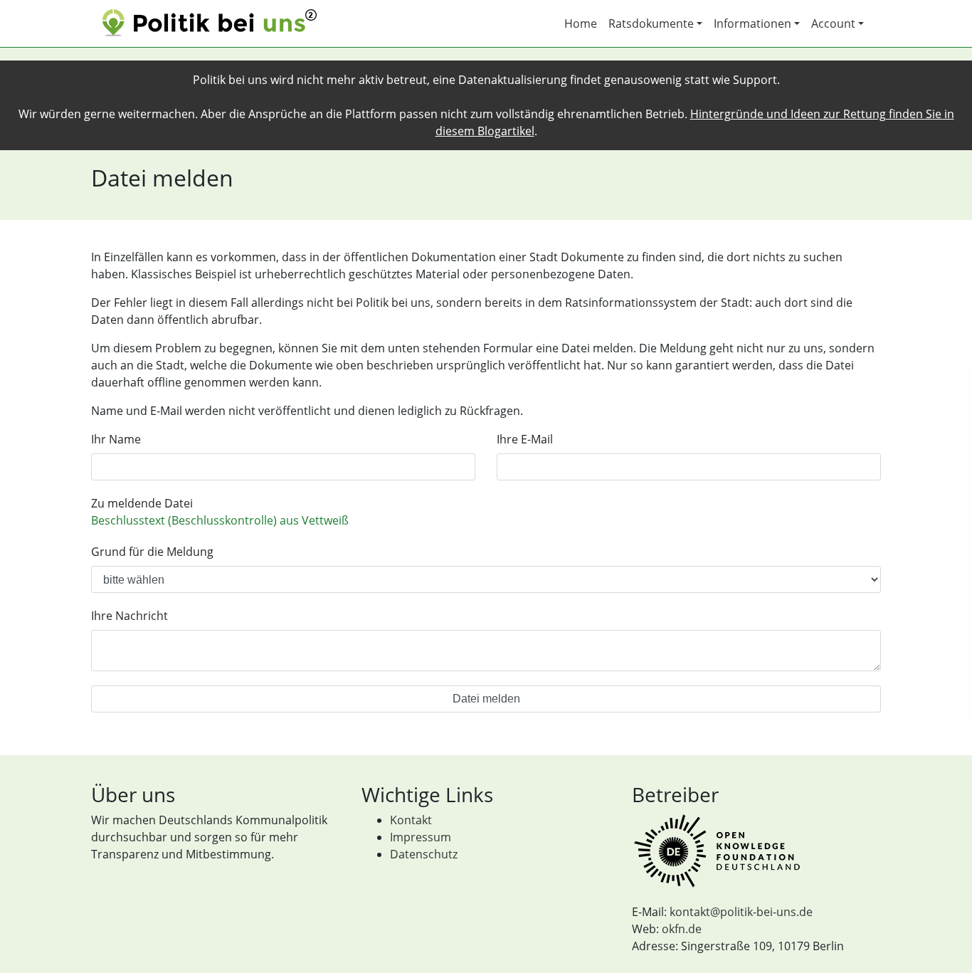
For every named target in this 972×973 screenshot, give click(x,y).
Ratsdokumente (651, 23)
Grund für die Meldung (152, 551)
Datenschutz (424, 854)
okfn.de (682, 929)
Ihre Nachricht (129, 616)
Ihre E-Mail (525, 439)
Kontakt (411, 820)
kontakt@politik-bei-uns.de (741, 912)
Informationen (752, 23)
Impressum (420, 837)
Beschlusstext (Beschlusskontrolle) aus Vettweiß (220, 520)
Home (580, 23)
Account (833, 23)
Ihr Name (116, 439)
